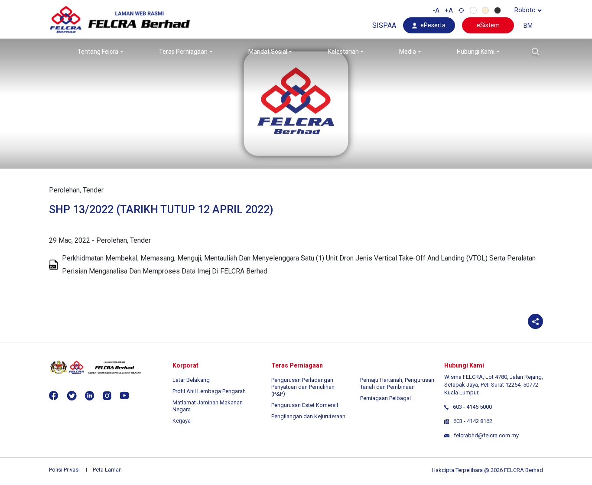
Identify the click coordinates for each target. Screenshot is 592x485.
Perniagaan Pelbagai (385, 398)
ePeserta (433, 25)
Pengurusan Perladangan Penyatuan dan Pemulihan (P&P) (303, 387)
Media (407, 51)
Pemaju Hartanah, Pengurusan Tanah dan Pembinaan (397, 383)
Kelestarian (343, 51)
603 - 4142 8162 (472, 421)
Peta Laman (107, 469)
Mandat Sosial (267, 51)
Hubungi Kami (475, 51)
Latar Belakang (191, 380)
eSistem (488, 25)
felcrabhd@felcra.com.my (486, 435)
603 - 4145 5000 (472, 407)
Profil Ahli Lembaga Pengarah (209, 391)
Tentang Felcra (98, 51)
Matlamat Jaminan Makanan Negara (207, 406)
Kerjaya (181, 420)
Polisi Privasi (64, 469)
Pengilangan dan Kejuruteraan (308, 416)
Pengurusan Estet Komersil (304, 405)
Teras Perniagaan (183, 51)
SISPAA (384, 25)
